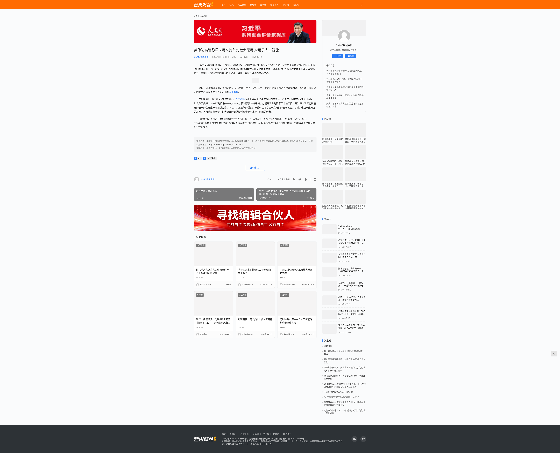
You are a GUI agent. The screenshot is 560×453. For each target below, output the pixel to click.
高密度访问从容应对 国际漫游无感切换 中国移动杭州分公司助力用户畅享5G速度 (351, 243)
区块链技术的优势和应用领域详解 (332, 140)
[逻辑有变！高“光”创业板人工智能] (255, 303)
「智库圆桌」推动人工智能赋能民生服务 (254, 271)
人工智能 (242, 4)
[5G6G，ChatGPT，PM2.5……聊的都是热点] (329, 229)
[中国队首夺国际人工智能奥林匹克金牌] (297, 254)
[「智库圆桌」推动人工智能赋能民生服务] (255, 254)
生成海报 (285, 179)
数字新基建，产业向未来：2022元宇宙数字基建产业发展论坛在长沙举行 (352, 271)
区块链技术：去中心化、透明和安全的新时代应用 (355, 185)
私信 (352, 56)
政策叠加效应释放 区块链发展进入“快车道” (355, 162)
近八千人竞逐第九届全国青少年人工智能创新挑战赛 (212, 271)
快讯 (232, 4)
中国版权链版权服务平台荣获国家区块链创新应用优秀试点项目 (355, 207)
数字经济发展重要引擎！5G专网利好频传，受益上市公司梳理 (352, 314)
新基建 (273, 4)
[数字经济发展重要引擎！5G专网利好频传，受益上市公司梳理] (329, 314)
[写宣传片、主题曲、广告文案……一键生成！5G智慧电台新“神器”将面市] (329, 286)
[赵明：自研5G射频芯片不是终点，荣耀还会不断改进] (329, 300)
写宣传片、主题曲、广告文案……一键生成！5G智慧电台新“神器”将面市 (351, 285)
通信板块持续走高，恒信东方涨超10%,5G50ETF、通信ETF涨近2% (352, 328)
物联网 (296, 4)
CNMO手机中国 (201, 57)
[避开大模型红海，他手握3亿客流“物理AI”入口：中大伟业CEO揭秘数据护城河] (213, 303)
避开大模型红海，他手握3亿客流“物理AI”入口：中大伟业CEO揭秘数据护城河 (213, 321)
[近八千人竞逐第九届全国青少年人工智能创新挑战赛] (213, 254)
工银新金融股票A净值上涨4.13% (339, 392)
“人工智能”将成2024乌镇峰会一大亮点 (341, 397)
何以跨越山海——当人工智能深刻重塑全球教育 (296, 321)
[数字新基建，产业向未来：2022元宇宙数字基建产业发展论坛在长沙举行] (329, 272)
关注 (339, 56)
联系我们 (287, 434)
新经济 (253, 4)
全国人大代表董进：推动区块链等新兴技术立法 (332, 207)
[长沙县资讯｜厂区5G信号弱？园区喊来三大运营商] (329, 258)
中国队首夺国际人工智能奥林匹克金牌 (296, 271)
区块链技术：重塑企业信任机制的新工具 (332, 184)
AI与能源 (328, 346)
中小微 (286, 4)
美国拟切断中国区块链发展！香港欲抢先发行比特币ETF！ (355, 140)
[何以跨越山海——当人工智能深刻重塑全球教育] (297, 303)
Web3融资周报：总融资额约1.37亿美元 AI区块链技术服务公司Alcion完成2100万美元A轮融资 (332, 162)
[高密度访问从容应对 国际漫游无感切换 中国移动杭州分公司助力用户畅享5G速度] (329, 243)
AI (199, 158)
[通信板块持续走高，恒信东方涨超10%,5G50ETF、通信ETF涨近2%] (329, 329)
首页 (223, 4)
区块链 (263, 4)
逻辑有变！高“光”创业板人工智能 (255, 319)
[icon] (354, 439)
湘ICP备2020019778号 (293, 438)
